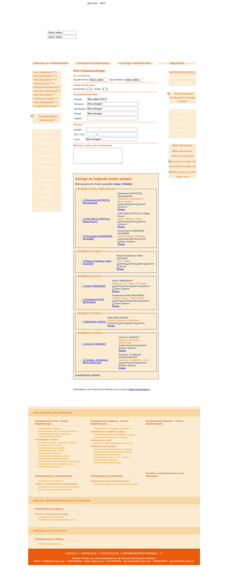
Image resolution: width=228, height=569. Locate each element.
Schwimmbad (46, 185)
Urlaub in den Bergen (46, 209)
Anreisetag (40, 32)
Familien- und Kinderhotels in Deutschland (61, 500)
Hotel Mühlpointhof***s (45, 102)
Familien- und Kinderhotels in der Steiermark (165, 474)
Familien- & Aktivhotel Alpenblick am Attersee (58, 487)
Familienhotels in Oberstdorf (51, 517)
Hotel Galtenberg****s (45, 72)
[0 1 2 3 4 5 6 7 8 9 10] (105, 89)
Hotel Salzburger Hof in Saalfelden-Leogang (114, 435)
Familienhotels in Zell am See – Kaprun (112, 457)
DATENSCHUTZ (109, 553)
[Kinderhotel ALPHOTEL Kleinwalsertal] (99, 202)
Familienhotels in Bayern (49, 508)
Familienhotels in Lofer (100, 440)
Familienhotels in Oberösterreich (53, 476)
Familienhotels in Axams (49, 453)
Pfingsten (182, 135)
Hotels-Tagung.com (94, 561)
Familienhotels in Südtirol (49, 539)
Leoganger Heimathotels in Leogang (110, 437)
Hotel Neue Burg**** (44, 94)
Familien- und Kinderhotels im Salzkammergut (56, 484)
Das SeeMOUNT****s (45, 76)
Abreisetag (40, 36)
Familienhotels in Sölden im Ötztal (53, 456)
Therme (46, 191)
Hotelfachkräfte (182, 83)
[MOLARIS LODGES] (94, 321)
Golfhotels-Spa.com (53, 561)
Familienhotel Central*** (46, 106)
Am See (46, 203)
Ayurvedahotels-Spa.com (137, 561)
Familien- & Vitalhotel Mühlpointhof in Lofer (113, 443)
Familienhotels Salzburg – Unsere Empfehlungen (109, 422)
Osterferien (182, 129)
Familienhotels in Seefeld (46, 440)
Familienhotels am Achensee (51, 448)
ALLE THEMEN (46, 131)
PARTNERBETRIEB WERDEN (139, 553)
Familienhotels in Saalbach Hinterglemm (112, 429)
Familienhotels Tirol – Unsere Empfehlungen (51, 422)
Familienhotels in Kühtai (49, 429)
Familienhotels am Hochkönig (107, 455)
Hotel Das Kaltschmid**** (47, 91)
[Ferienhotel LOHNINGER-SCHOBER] (99, 238)
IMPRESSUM (88, 553)
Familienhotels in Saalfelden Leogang (107, 432)
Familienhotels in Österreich (52, 412)
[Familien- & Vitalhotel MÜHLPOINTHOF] (100, 362)
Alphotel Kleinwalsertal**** (47, 87)
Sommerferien (182, 111)
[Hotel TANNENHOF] (94, 286)
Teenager (46, 149)
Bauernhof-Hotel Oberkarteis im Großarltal (113, 449)
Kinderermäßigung (46, 155)
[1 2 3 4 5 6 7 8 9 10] (89, 89)
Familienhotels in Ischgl (49, 467)
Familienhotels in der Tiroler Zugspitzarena (57, 431)
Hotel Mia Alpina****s (44, 79)
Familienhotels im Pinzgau (106, 460)
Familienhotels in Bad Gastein (107, 463)
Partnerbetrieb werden (182, 77)
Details (121, 209)
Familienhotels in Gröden (49, 544)
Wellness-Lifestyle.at (182, 155)
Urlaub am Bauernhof (46, 167)
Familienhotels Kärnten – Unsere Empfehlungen (164, 422)
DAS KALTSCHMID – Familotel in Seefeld (57, 443)
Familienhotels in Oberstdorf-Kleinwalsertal (110, 481)
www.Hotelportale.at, (105, 558)
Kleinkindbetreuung (46, 137)
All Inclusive (46, 197)
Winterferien (182, 123)
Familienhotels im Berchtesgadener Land (57, 520)
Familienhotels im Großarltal (103, 446)
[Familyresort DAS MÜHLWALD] (97, 302)
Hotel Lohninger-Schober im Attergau (55, 489)
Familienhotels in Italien (49, 530)
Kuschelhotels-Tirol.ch (181, 561)
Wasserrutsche (46, 179)
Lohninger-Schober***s (45, 98)
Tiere (47, 173)
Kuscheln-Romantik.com (182, 166)
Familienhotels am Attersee (50, 481)
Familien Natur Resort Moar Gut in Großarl (113, 452)
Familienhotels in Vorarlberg (106, 476)
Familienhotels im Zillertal (50, 437)
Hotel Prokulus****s (44, 83)
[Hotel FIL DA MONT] (94, 344)
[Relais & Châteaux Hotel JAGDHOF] (99, 263)
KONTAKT (71, 553)
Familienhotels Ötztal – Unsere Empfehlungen (59, 461)
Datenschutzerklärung (139, 389)
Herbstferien (182, 117)
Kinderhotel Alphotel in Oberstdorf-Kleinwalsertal (116, 484)
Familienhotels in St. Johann (51, 451)
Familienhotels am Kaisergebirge (53, 459)
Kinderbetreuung (46, 143)
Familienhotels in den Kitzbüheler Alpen (56, 464)
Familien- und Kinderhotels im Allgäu (51, 514)
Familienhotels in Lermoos (50, 445)
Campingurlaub (46, 161)
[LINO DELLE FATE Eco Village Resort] (99, 221)
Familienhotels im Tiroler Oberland (54, 434)
